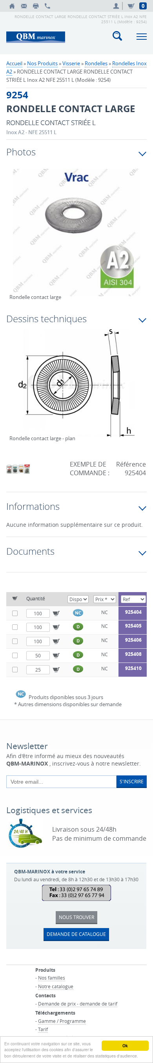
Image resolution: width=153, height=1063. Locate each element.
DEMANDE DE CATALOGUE (76, 934)
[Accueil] (12, 6)
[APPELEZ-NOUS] (47, 6)
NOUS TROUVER (76, 917)
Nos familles (51, 977)
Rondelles (96, 63)
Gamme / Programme (62, 1021)
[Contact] (24, 6)
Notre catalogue (55, 986)
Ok (125, 1045)
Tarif (43, 1029)
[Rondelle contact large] (76, 237)
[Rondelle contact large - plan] (76, 388)
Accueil (14, 63)
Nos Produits (42, 63)
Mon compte (117, 6)
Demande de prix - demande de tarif (77, 1003)
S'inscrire (132, 781)
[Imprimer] (36, 6)
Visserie (71, 63)
